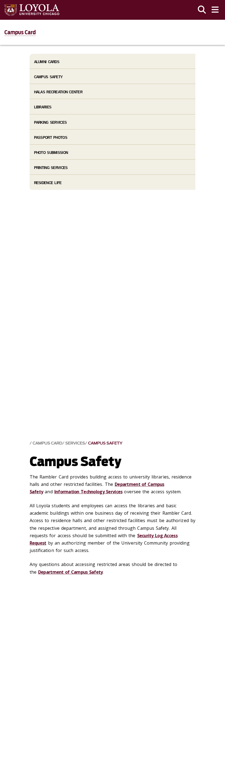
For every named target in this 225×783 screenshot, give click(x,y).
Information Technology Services (88, 492)
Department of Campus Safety (70, 572)
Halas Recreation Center (58, 92)
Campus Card (20, 32)
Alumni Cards (46, 62)
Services (75, 443)
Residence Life (48, 183)
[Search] (201, 9)
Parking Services (50, 122)
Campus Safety (105, 443)
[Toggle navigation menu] (215, 9)
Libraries (43, 107)
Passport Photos (50, 138)
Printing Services (51, 168)
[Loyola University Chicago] (31, 10)
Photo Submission (51, 153)
